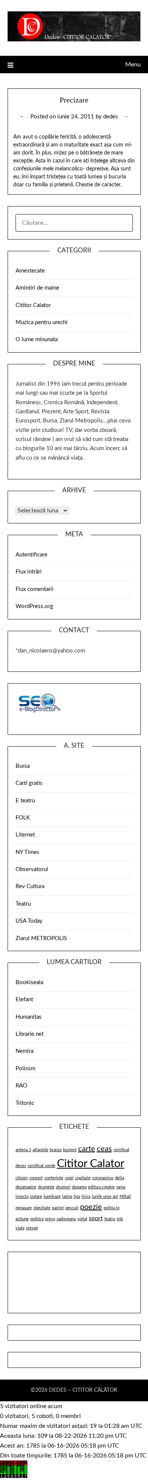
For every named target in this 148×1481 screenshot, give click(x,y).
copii (69, 1178)
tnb (120, 1219)
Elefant (24, 999)
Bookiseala (29, 982)
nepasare (24, 1208)
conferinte (53, 1178)
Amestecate (30, 271)
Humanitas (29, 1017)
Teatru (23, 904)
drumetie (46, 1187)
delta (119, 1178)
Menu (133, 64)
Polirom (25, 1068)
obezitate (41, 1208)
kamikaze (52, 1196)
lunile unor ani (105, 1196)
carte (86, 1149)
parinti (58, 1208)
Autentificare (31, 555)
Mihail (125, 1196)
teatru (109, 1219)
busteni (70, 1150)
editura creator (101, 1187)
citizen (22, 1178)
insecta (22, 1196)
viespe (32, 1228)
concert (36, 1178)
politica (37, 1219)
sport (96, 1218)
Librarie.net (30, 1034)
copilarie (83, 1178)
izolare (36, 1196)
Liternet (25, 835)
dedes (110, 117)
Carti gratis (29, 783)
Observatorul (32, 869)
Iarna (121, 1187)
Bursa (23, 766)
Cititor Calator (33, 305)
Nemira (24, 1051)
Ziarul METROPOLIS (41, 938)
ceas (104, 1149)
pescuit (72, 1208)
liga (77, 1196)
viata (20, 1228)
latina (67, 1196)
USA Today (29, 921)
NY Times (27, 852)
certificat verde (41, 1166)
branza (55, 1150)
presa (50, 1219)
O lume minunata (37, 339)
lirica (86, 1196)
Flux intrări (29, 572)
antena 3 (23, 1150)
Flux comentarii (35, 589)
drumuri (63, 1187)
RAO (21, 1086)
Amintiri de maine (37, 288)
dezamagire (26, 1187)
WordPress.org (34, 606)
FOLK (23, 818)
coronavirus (102, 1178)
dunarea (79, 1187)
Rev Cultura (30, 886)
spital (82, 1219)
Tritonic (25, 1103)
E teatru (25, 801)
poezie (91, 1207)
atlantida (40, 1150)
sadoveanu (66, 1219)
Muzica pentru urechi (42, 322)
